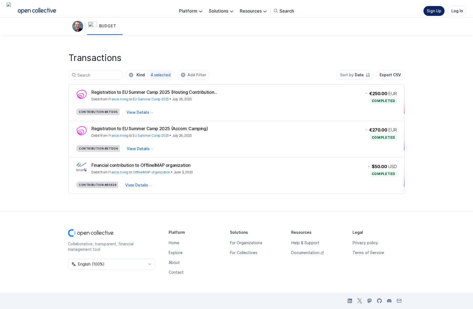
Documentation (305, 252)
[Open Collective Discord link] (389, 301)
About (174, 262)
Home (174, 242)
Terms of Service (368, 252)
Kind (154, 74)
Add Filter (197, 74)
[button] (105, 26)
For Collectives (243, 252)
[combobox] (355, 75)
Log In (457, 10)
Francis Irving (118, 99)
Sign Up (434, 10)
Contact (176, 272)
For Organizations (246, 242)
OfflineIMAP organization (151, 172)
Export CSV (390, 74)
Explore (176, 252)
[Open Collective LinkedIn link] (350, 301)
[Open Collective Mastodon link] (369, 301)
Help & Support (305, 242)
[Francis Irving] (78, 26)
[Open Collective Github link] (379, 301)
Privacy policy (365, 242)
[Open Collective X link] (360, 301)
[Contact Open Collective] (399, 301)
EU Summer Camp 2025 (151, 99)
